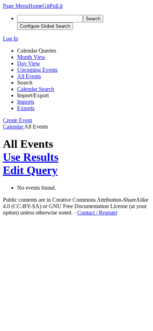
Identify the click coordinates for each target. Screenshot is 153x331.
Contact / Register (97, 213)
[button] (15, 6)
